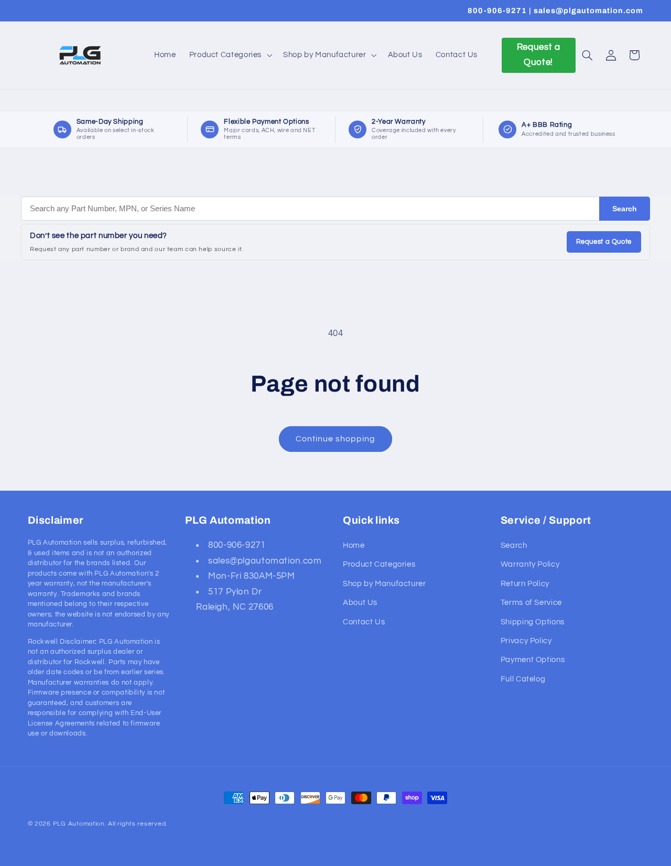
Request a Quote (604, 241)
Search (624, 208)
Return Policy (525, 584)
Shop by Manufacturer (384, 584)
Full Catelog (523, 679)
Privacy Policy (526, 641)
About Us (360, 603)
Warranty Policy (530, 564)
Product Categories (379, 564)
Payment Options (533, 660)
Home (354, 545)
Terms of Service (531, 603)
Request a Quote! (538, 55)
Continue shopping (336, 439)
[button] (229, 55)
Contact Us (364, 622)
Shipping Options (533, 622)
